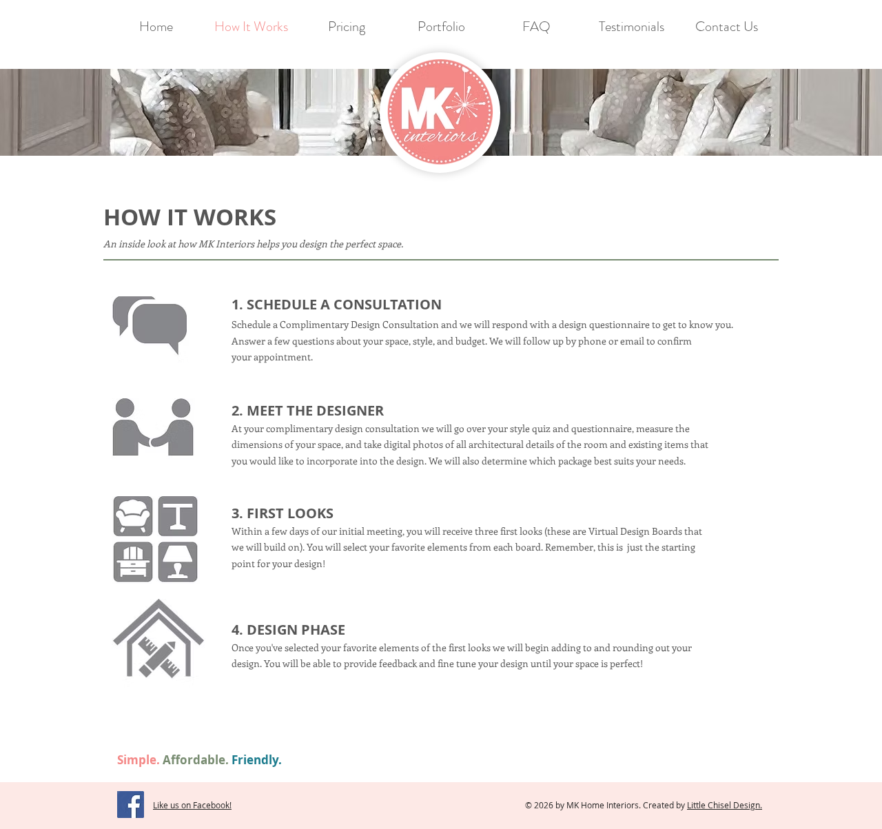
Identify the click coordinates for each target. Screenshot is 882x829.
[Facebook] (130, 804)
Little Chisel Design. (724, 804)
